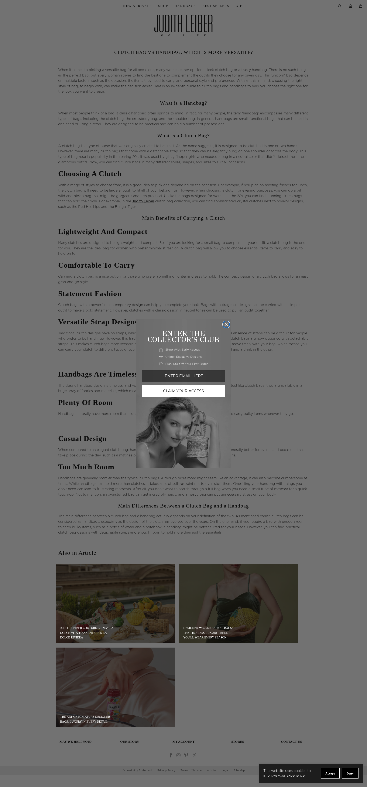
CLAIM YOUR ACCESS (183, 391)
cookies (300, 771)
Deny (350, 773)
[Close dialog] (226, 324)
